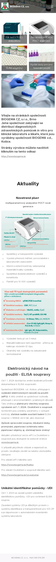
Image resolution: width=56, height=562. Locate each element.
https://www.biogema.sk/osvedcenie (20, 475)
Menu (52, 6)
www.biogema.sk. (10, 442)
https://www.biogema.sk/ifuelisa (17, 464)
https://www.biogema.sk (13, 156)
